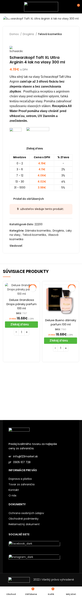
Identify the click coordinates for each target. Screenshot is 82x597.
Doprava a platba (20, 479)
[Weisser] (22, 394)
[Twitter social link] (30, 245)
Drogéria (29, 34)
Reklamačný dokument (24, 524)
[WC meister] (60, 394)
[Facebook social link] (26, 245)
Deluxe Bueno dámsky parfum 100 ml (60, 322)
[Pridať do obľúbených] (32, 288)
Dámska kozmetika (38, 231)
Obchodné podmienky (24, 519)
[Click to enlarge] (9, 15)
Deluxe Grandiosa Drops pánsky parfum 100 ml (21, 304)
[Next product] (70, 40)
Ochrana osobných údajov (26, 513)
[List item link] (41, 462)
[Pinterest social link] (43, 245)
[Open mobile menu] (4, 7)
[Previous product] (63, 40)
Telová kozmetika (50, 34)
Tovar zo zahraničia (22, 484)
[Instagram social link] (34, 245)
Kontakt (14, 490)
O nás (12, 495)
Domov (14, 34)
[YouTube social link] (39, 245)
